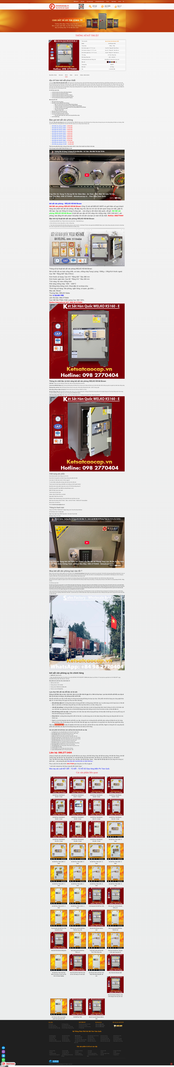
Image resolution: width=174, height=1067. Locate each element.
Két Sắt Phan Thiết (77, 1017)
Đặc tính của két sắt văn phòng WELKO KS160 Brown (66, 104)
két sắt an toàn (55, 738)
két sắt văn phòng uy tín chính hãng (59, 112)
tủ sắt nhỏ (114, 585)
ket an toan (93, 586)
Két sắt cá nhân (91, 1038)
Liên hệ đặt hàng (55, 116)
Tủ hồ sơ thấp (65, 1050)
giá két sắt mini (58, 586)
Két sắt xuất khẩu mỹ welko (84, 1024)
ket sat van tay (65, 586)
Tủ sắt (114, 1052)
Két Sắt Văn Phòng (83, 1025)
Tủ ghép (77, 1052)
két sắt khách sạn (56, 734)
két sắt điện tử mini (96, 585)
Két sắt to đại (52, 1038)
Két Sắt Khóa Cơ (91, 1039)
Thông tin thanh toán (59, 109)
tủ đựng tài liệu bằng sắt (86, 587)
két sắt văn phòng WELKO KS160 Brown (60, 103)
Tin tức (107, 1)
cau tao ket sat (77, 587)
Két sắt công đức (65, 1039)
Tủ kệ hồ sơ (115, 1054)
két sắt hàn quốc (55, 742)
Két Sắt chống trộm (92, 1041)
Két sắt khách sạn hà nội (93, 1035)
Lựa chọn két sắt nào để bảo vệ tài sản (60, 114)
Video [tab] (71, 75)
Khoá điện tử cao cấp (118, 1041)
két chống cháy (104, 585)
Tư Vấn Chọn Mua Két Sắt (80, 1039)
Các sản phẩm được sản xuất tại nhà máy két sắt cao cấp (67, 115)
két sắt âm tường (99, 586)
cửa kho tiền (52, 586)
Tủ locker (90, 1052)
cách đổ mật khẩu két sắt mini (84, 586)
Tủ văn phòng (116, 1053)
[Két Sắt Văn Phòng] (87, 247)
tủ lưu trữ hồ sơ (54, 589)
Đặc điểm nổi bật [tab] (53, 75)
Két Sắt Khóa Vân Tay (105, 1039)
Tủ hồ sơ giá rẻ (78, 1053)
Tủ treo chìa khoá (117, 1050)
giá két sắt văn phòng (72, 586)
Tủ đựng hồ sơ (65, 1053)
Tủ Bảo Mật (81, 1028)
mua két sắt (66, 585)
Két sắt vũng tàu (104, 1035)
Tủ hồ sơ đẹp (52, 1050)
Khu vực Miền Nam (100, 1026)
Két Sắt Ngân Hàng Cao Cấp (68, 1028)
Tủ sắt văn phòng (79, 1050)
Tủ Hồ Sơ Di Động (79, 1054)
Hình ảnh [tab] (61, 75)
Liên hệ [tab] (76, 75)
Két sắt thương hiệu (105, 1038)
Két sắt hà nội (65, 1037)
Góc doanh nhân (90, 1)
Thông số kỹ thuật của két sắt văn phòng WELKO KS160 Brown (68, 105)
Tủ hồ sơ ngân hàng (105, 1053)
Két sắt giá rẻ (116, 1037)
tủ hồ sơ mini (117, 586)
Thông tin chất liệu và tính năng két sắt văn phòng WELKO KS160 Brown (70, 107)
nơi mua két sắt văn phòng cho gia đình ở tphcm (62, 97)
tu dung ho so (55, 732)
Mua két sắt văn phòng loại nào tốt (59, 111)
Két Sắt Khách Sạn (66, 1025)
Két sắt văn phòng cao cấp (55, 1041)
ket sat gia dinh (60, 585)
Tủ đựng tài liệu (52, 1053)
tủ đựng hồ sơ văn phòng (108, 586)
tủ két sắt (109, 585)
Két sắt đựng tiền (78, 1037)
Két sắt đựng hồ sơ (66, 1041)
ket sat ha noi (55, 741)
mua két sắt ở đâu (120, 585)
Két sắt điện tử (52, 1037)
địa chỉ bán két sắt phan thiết (115, 972)
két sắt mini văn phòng (101, 587)
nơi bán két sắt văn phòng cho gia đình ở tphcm (62, 95)
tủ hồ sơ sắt (54, 748)
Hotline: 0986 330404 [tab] (84, 75)
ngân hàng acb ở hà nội (66, 589)
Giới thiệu (82, 1)
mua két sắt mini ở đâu (57, 747)
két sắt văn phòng (53, 585)
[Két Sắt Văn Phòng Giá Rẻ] (87, 433)
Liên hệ (119, 1)
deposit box (73, 589)
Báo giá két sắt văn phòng (57, 101)
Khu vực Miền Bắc (100, 1024)
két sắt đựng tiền (55, 745)
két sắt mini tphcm (80, 589)
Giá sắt (50, 1052)
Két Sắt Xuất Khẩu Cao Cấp (85, 1026)
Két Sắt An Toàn (52, 1025)
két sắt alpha (72, 585)
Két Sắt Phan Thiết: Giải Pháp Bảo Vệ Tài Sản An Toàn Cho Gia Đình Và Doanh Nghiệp (58, 974)
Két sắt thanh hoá (117, 1035)
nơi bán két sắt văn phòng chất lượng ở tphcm (62, 92)
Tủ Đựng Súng (65, 1024)
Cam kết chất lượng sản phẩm (61, 108)
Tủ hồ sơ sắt (103, 1050)
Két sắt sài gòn (52, 1035)
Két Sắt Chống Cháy (53, 1026)
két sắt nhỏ (93, 587)
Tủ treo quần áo (65, 1052)
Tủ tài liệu (90, 1050)
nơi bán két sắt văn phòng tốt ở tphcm (60, 93)
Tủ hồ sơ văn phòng (92, 1053)
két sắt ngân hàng (56, 733)
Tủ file (102, 1052)
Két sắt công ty (65, 1038)
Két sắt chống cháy (117, 1038)
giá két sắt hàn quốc (110, 587)
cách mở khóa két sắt (56, 749)
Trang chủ (76, 1)
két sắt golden (58, 587)
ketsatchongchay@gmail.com (58, 504)
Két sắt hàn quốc (104, 1037)
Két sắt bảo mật (78, 1038)
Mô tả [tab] (66, 75)
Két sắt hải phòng (66, 1035)
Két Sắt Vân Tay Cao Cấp (68, 1026)
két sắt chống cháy (56, 740)
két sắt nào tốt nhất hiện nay (68, 587)
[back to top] (171, 1064)
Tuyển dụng (113, 1)
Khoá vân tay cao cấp (105, 1041)
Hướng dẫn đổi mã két (99, 1)
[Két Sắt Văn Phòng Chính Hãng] (87, 341)
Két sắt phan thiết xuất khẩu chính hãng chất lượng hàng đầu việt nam (96, 974)
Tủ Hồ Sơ (51, 1024)
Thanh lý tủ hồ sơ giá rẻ (54, 1054)
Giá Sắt (102, 1054)
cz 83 (59, 589)
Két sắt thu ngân (52, 1039)
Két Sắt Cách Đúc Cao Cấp (54, 1028)
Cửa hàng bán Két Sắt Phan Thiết (96, 906)
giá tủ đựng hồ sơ (88, 585)
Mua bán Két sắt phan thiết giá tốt (58, 950)
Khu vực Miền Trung (100, 1025)
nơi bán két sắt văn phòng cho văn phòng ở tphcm (63, 96)
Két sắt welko (91, 1037)
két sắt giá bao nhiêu (79, 585)
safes (53, 736)
